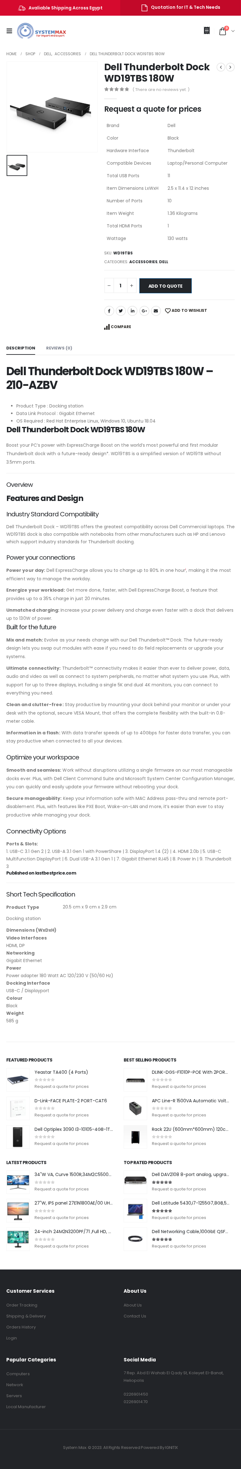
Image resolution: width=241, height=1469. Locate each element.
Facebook (109, 311)
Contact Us (135, 1316)
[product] (18, 1080)
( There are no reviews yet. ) (161, 90)
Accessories (143, 261)
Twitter (121, 311)
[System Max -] (37, 31)
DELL (163, 261)
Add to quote (165, 286)
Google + (144, 311)
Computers (18, 1374)
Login (11, 1338)
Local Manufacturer (26, 1407)
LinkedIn (132, 311)
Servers (14, 1396)
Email (156, 311)
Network (14, 1385)
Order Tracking (21, 1305)
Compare (121, 326)
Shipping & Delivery (26, 1316)
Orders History (21, 1327)
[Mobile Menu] (11, 31)
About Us (133, 1305)
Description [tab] (20, 348)
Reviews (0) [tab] (59, 348)
